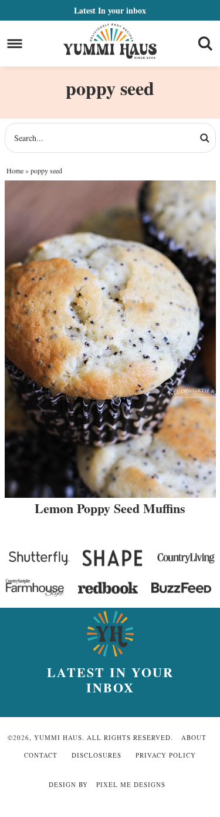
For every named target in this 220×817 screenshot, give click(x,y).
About (194, 737)
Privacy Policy (166, 755)
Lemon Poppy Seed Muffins (110, 508)
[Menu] (15, 43)
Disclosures (96, 755)
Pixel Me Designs (130, 784)
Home (14, 170)
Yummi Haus (110, 41)
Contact (40, 755)
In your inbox (110, 10)
